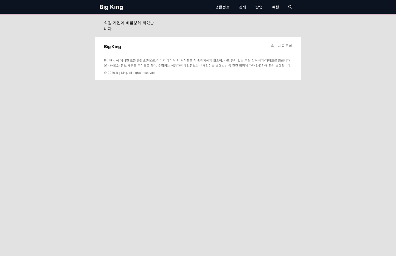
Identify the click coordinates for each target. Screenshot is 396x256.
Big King (111, 6)
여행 (275, 7)
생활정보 (222, 7)
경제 (242, 7)
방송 (259, 7)
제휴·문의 (285, 45)
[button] (290, 7)
